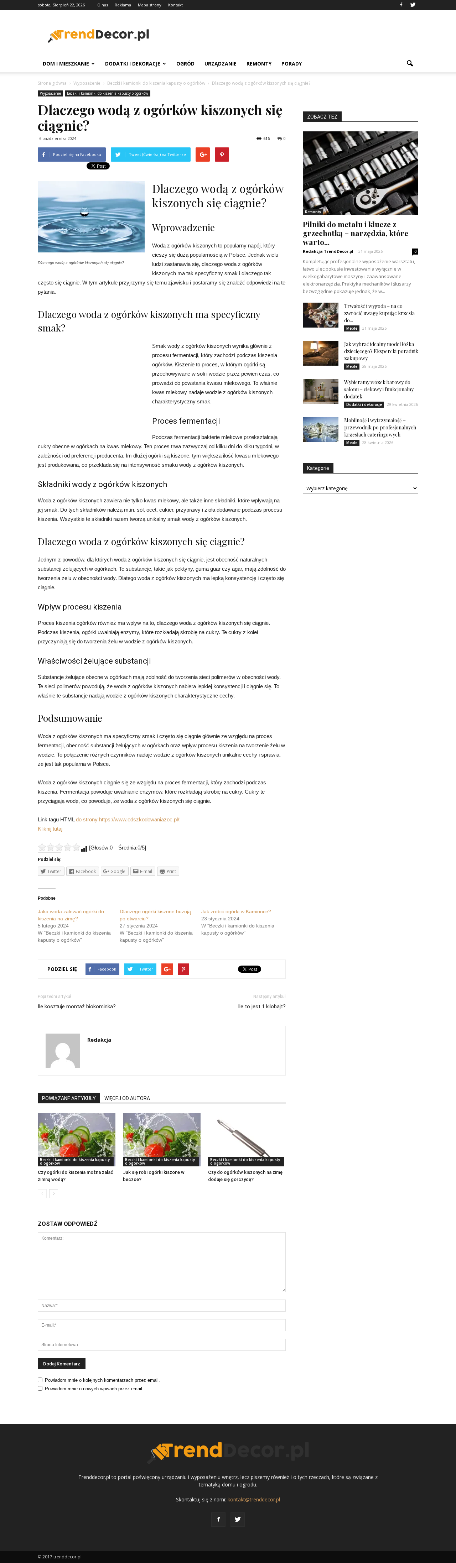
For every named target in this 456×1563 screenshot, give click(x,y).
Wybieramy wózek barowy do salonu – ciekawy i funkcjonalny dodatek (379, 389)
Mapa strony (149, 4)
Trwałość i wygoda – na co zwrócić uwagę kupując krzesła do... (379, 313)
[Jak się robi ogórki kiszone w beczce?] (162, 1139)
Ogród (185, 63)
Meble (351, 328)
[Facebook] (401, 5)
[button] (409, 63)
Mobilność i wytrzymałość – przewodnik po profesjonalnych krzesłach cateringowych (380, 427)
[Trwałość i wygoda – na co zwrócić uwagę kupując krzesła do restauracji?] (320, 315)
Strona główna (52, 83)
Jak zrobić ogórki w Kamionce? (236, 911)
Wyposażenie (50, 93)
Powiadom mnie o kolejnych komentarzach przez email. (102, 1380)
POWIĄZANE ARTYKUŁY (69, 1098)
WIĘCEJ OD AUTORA (127, 1098)
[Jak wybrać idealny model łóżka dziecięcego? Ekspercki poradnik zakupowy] (320, 353)
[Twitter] (413, 5)
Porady (291, 63)
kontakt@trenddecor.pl (254, 1499)
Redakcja (99, 1039)
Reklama (123, 4)
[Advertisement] (288, 36)
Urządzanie (220, 63)
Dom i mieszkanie (66, 63)
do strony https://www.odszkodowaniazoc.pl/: (128, 819)
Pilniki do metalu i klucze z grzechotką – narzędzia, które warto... (355, 233)
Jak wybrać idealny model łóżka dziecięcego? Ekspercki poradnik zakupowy (381, 351)
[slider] (59, 847)
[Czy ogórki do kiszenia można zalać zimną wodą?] (76, 1139)
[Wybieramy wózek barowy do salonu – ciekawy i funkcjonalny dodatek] (320, 391)
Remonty (259, 63)
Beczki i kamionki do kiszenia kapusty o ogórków (107, 93)
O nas (102, 4)
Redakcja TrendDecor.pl (328, 251)
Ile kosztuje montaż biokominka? (77, 1006)
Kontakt (175, 4)
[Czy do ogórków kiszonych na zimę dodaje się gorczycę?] (247, 1139)
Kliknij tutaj (50, 829)
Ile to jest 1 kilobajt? (262, 1006)
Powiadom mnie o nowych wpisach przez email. (94, 1388)
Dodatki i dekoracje (132, 63)
